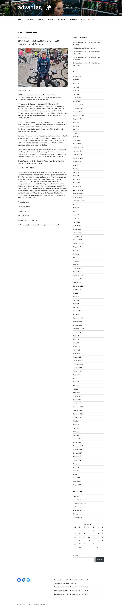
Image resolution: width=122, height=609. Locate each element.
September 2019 (78, 371)
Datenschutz (62, 19)
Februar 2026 (77, 97)
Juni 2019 (76, 382)
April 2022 (76, 261)
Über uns (40, 19)
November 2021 (78, 279)
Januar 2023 (77, 229)
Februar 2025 (77, 140)
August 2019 (77, 375)
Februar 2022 (77, 268)
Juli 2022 (76, 250)
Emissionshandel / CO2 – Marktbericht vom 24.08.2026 (71, 587)
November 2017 (78, 449)
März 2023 (76, 222)
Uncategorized (77, 517)
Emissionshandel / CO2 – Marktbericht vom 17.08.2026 (71, 590)
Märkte (20, 19)
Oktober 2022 (77, 240)
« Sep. (79, 547)
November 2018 (78, 407)
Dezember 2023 (78, 190)
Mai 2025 (76, 129)
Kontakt (50, 19)
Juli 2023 (76, 208)
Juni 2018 (76, 424)
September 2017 (78, 456)
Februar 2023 (77, 225)
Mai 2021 (76, 300)
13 (75, 537)
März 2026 (76, 94)
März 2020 (76, 350)
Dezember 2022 (78, 233)
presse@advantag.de (30, 225)
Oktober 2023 (77, 197)
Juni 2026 (76, 83)
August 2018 (77, 417)
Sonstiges (76, 514)
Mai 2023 (76, 215)
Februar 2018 (77, 439)
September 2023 (78, 200)
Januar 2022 (77, 272)
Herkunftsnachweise (79, 507)
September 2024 (78, 158)
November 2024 (78, 151)
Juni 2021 (76, 296)
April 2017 (76, 474)
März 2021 (76, 307)
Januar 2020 (77, 357)
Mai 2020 (76, 343)
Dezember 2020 (78, 318)
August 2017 (77, 460)
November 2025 (78, 108)
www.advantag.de (53, 225)
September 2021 (78, 286)
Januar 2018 (77, 442)
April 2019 (76, 389)
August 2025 (77, 119)
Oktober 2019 (77, 368)
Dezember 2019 (78, 360)
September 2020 (78, 328)
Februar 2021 (77, 311)
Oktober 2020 (77, 325)
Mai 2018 (76, 428)
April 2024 (76, 176)
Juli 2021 (75, 293)
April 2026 (76, 90)
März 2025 (76, 137)
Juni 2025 (76, 126)
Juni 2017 (76, 467)
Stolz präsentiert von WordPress (36, 604)
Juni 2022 (76, 254)
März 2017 (76, 478)
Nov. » (98, 547)
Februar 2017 (77, 481)
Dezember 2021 (78, 275)
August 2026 (77, 76)
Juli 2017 (75, 463)
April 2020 (76, 346)
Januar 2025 (77, 144)
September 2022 (78, 243)
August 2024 (77, 161)
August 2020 (77, 332)
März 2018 (76, 435)
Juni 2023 (76, 211)
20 (75, 540)
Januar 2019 (77, 399)
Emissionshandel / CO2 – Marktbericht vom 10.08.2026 (71, 594)
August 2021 (77, 289)
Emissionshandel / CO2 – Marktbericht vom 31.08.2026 (71, 580)
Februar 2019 (77, 396)
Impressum (73, 19)
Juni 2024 (76, 169)
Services (30, 19)
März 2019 (76, 392)
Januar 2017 (77, 485)
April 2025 (76, 133)
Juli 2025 (76, 122)
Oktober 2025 (77, 112)
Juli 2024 (76, 165)
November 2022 (78, 236)
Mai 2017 (76, 471)
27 (75, 543)
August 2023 (77, 204)
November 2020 (78, 321)
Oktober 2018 (77, 410)
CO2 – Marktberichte (79, 503)
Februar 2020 (77, 353)
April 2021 (76, 304)
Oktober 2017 (77, 453)
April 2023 (76, 218)
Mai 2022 (76, 257)
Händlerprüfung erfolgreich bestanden (84, 48)
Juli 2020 (76, 336)
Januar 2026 (77, 101)
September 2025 (78, 115)
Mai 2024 (76, 172)
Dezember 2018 (78, 403)
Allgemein (76, 496)
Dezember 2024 (78, 147)
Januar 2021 (77, 314)
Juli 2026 (76, 80)
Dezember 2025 (78, 105)
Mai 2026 (76, 87)
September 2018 (78, 414)
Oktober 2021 (77, 282)
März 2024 (76, 179)
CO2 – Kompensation (79, 500)
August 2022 (77, 247)
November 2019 (78, 364)
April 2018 (76, 432)
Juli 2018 (76, 421)
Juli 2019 (76, 378)
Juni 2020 (76, 339)
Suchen (75, 555)
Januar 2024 (77, 186)
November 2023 (78, 193)
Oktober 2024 (77, 154)
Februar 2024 (77, 183)
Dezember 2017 (78, 446)
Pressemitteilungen (79, 510)
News (82, 19)
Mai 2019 (76, 385)
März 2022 (76, 264)
